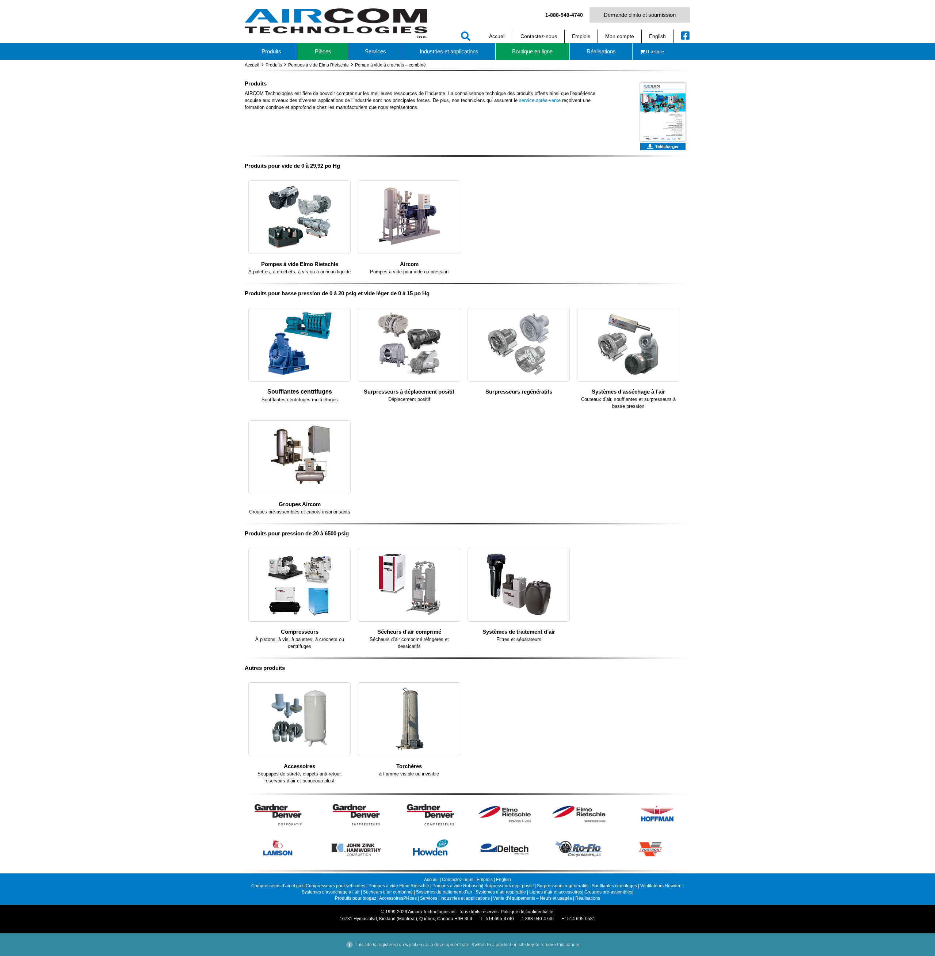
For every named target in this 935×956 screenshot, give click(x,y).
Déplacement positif (409, 399)
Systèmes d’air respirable (501, 892)
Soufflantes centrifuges (299, 391)
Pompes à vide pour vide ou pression (409, 271)
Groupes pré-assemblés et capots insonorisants (299, 512)
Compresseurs (299, 632)
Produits (274, 65)
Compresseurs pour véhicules (335, 885)
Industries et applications (465, 898)
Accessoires (299, 766)
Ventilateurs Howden (661, 885)
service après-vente (540, 100)
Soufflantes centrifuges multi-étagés (300, 399)
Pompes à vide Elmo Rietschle (318, 65)
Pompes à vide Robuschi (457, 885)
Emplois (485, 879)
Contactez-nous (457, 879)
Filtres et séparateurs (518, 639)
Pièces (410, 898)
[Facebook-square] (685, 35)
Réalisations (587, 898)
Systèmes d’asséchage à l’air (628, 391)
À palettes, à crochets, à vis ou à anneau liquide (299, 271)
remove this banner (560, 944)
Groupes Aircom (300, 504)
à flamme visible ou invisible (409, 774)
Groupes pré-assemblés (608, 892)
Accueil (252, 65)
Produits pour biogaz (356, 898)
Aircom (409, 264)
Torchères (409, 766)
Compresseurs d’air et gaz (277, 885)
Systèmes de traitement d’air (518, 632)
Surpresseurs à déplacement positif (409, 391)
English (503, 879)
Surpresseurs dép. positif (509, 885)
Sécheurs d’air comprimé (409, 632)
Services (428, 898)
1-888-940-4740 (564, 15)
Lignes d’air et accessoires (555, 892)
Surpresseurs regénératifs (518, 391)
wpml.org (414, 944)
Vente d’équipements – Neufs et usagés (533, 898)
